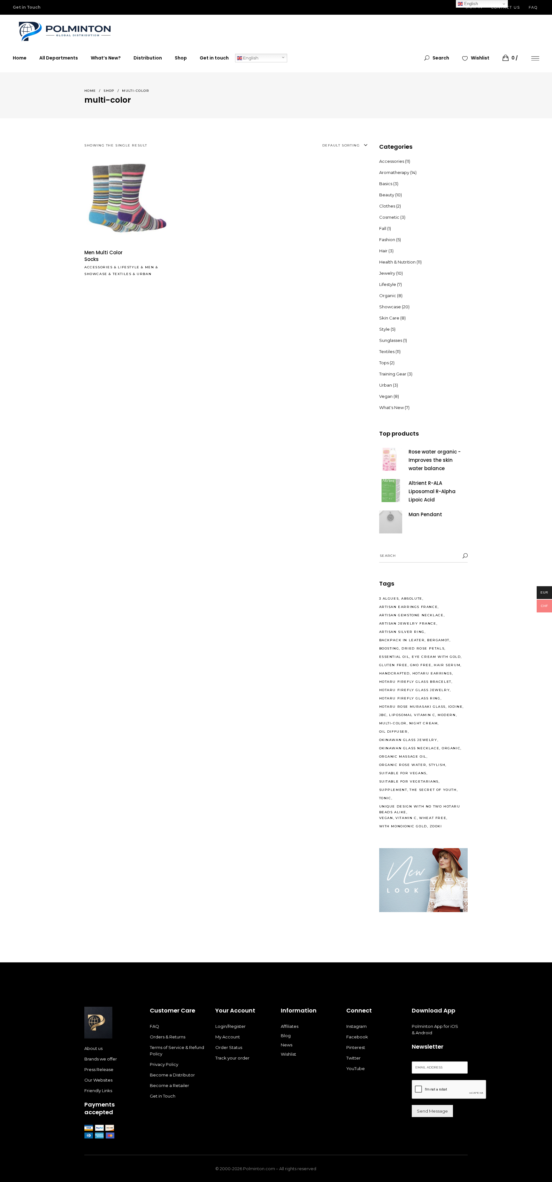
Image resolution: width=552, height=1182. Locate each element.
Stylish (437, 765)
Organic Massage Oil (402, 756)
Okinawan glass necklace (409, 748)
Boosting (389, 648)
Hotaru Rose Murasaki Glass (412, 707)
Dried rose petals (423, 648)
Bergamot (438, 640)
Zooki (436, 826)
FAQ (533, 7)
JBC (383, 715)
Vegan (386, 396)
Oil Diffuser (393, 731)
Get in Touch (162, 1096)
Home (90, 91)
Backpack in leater (402, 640)
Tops (384, 362)
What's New (391, 407)
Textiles (122, 274)
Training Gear (392, 373)
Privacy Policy (164, 1064)
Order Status (228, 1047)
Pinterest (355, 1047)
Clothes (387, 206)
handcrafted (394, 673)
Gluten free (393, 665)
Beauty (386, 194)
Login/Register (230, 1026)
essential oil (394, 657)
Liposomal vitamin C (412, 715)
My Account (227, 1036)
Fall (382, 228)
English (250, 57)
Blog (286, 1035)
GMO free (421, 665)
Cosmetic (389, 217)
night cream (423, 723)
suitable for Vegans (402, 773)
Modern (447, 715)
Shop (109, 91)
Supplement (393, 790)
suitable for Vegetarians (409, 781)
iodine (455, 707)
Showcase (95, 274)
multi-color (393, 723)
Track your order (232, 1057)
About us (93, 1048)
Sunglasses (390, 340)
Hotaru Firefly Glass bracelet (415, 682)
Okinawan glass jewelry (408, 740)
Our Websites (98, 1080)
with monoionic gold (403, 826)
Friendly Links (98, 1090)
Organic (387, 295)
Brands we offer (100, 1058)
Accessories (98, 267)
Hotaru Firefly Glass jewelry (414, 690)
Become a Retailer (169, 1085)
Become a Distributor (172, 1074)
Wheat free (432, 818)
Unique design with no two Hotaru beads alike (419, 809)
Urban (144, 274)
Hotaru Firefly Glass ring (410, 698)
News (286, 1044)
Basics (385, 183)
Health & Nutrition (397, 261)
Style (384, 329)
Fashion (387, 239)
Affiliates (289, 1026)
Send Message (432, 1111)
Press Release (98, 1069)
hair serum (447, 665)
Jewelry (387, 273)
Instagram (356, 1026)
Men (149, 267)
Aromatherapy (394, 172)
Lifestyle (128, 267)
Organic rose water (402, 765)
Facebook (357, 1036)
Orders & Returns (167, 1036)
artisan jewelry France (407, 623)
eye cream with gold (436, 657)
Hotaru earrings (432, 673)
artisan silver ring (402, 632)
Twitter (353, 1057)
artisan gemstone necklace (411, 615)
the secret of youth (433, 790)
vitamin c (406, 818)
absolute (411, 598)
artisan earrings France (408, 607)
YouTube (355, 1068)
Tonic (385, 798)
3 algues (389, 598)
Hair (383, 250)
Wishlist (288, 1054)
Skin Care (389, 317)
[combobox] (325, 145)
